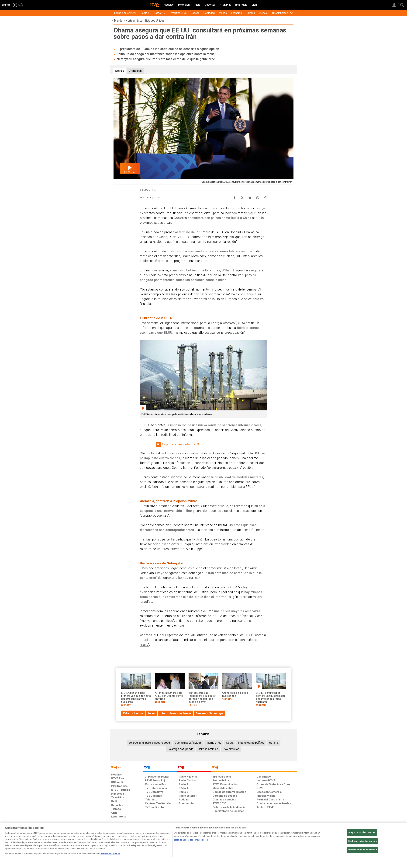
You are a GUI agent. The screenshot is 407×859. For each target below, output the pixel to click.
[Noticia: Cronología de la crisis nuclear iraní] (237, 687)
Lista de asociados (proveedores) (191, 840)
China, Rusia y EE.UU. (175, 237)
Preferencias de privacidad (362, 850)
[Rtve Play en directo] (14, 5)
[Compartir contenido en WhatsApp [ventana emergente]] (257, 197)
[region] (203, 841)
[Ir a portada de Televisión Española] (160, 768)
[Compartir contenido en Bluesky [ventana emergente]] (250, 197)
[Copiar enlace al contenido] (265, 197)
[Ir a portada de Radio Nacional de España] (194, 768)
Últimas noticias (208, 749)
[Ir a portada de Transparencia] (254, 768)
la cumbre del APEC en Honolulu (219, 232)
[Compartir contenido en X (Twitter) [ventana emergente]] (242, 197)
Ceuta (230, 742)
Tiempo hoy (213, 742)
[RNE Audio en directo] (20, 5)
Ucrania (274, 742)
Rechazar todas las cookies (362, 841)
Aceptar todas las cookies (361, 832)
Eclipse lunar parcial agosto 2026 (149, 742)
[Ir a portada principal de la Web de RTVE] (126, 767)
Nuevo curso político (251, 742)
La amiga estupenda (180, 749)
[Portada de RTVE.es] (154, 5)
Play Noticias (231, 749)
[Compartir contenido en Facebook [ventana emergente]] (234, 197)
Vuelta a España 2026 (188, 742)
